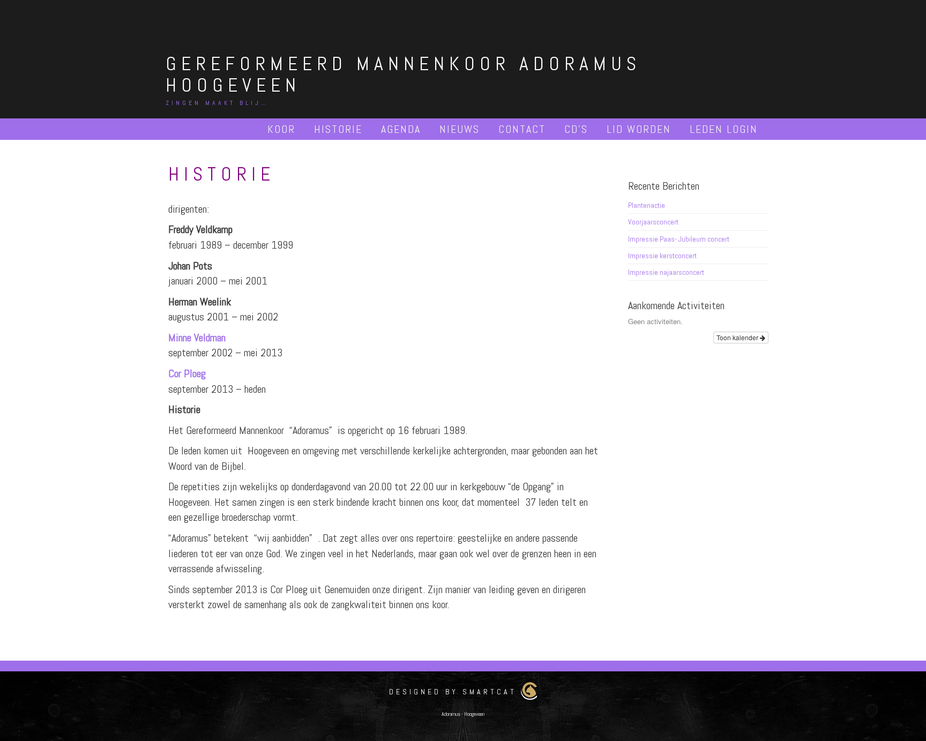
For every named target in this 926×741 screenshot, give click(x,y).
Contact (522, 129)
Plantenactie (646, 205)
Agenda (401, 129)
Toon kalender (738, 337)
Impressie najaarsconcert (666, 272)
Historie (338, 129)
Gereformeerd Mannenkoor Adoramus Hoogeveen (403, 74)
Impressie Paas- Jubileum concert (678, 239)
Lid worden (639, 129)
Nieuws (459, 129)
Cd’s (576, 129)
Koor (281, 129)
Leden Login (724, 129)
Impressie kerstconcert (662, 255)
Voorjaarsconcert (653, 222)
